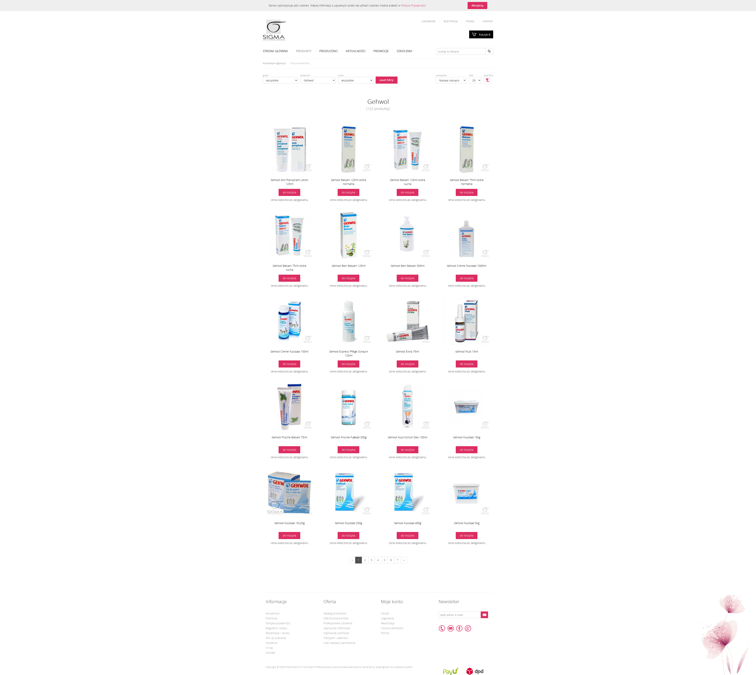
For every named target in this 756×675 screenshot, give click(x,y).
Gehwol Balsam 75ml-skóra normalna (466, 182)
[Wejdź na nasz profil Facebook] (459, 628)
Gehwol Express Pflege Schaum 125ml (348, 353)
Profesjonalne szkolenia (337, 623)
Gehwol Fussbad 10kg (466, 437)
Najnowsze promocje (336, 633)
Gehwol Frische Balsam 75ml (289, 437)
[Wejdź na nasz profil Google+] (468, 628)
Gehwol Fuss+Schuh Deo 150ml (407, 437)
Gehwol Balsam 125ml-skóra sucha (407, 182)
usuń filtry (387, 80)
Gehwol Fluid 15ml (466, 351)
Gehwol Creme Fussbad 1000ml (466, 266)
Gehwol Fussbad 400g (407, 523)
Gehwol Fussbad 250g (348, 523)
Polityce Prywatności (413, 5)
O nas (269, 648)
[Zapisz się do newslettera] (484, 614)
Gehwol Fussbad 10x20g (289, 523)
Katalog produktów (334, 613)
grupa (265, 75)
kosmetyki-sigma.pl (274, 63)
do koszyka (289, 192)
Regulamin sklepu (276, 628)
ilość (471, 75)
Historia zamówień (392, 628)
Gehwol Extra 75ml (407, 351)
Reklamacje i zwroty (278, 633)
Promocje (381, 51)
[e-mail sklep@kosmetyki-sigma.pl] (450, 628)
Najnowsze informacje (336, 628)
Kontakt (488, 21)
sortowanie (441, 75)
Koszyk (484, 34)
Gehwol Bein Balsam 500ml (407, 266)
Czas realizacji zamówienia (339, 643)
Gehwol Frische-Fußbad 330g (348, 437)
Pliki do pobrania (276, 638)
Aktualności (355, 51)
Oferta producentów (335, 618)
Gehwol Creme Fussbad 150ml (289, 351)
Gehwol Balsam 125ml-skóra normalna (348, 182)
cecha (341, 75)
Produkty (303, 51)
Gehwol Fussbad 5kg (466, 523)
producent (305, 75)
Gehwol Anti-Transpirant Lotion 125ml (289, 182)
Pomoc (470, 21)
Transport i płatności (335, 638)
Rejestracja (451, 21)
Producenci (328, 51)
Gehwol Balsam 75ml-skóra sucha (289, 267)
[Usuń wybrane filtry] (487, 80)
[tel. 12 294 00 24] (442, 628)
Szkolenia (404, 51)
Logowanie (428, 21)
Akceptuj (477, 5)
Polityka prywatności (278, 623)
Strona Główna (275, 51)
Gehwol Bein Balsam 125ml (348, 266)
